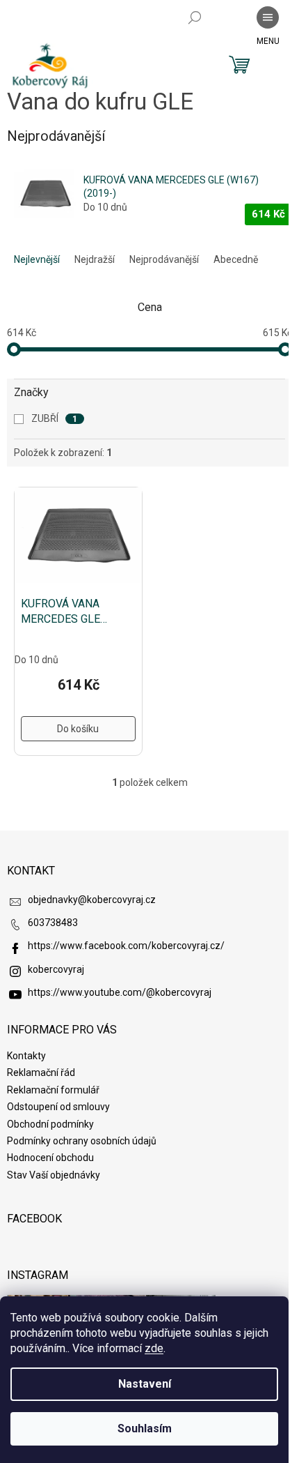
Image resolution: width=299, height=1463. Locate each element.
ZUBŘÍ (54, 418)
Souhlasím (145, 1428)
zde (154, 1348)
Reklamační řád (41, 1072)
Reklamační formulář (53, 1090)
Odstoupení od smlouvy (58, 1106)
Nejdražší (94, 259)
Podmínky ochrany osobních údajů (81, 1140)
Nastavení (144, 1383)
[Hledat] (195, 17)
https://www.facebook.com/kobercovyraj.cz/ (126, 945)
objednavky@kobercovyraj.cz (92, 899)
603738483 (53, 922)
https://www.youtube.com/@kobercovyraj (119, 992)
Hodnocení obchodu (50, 1157)
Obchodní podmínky (50, 1124)
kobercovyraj (56, 969)
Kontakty (26, 1055)
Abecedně (235, 259)
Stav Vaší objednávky (53, 1175)
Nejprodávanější (164, 259)
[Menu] (268, 17)
